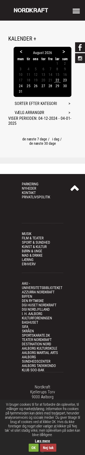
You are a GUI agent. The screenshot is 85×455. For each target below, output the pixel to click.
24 (20, 86)
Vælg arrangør (29, 112)
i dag (55, 139)
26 (36, 86)
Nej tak (48, 448)
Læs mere (42, 441)
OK (33, 448)
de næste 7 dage (34, 139)
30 (65, 86)
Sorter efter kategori (36, 103)
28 (50, 86)
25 (28, 86)
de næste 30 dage (42, 143)
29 (57, 86)
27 (43, 86)
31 (20, 91)
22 (57, 80)
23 (65, 80)
